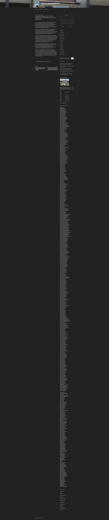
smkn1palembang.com (63, 378)
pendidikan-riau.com (63, 213)
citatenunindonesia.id (63, 465)
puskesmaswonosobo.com (63, 159)
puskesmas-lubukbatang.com (64, 258)
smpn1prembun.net (63, 191)
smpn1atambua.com (63, 168)
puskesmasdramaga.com (63, 260)
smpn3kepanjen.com (63, 362)
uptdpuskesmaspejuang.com (64, 161)
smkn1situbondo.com (63, 339)
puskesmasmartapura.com (64, 253)
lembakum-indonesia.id (63, 420)
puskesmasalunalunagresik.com (64, 246)
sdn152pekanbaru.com (63, 281)
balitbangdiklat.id (62, 434)
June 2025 (61, 43)
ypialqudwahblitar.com (63, 385)
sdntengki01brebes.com (63, 282)
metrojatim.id (62, 467)
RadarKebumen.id (62, 469)
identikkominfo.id (62, 441)
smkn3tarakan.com (62, 377)
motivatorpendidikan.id (63, 451)
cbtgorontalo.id (62, 424)
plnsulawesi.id (62, 483)
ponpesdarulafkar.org (63, 194)
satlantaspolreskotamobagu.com (64, 305)
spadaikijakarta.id (62, 392)
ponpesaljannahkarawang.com (64, 228)
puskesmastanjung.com (63, 242)
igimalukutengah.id (63, 404)
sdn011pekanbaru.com (63, 287)
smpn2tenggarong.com (63, 154)
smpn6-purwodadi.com (63, 368)
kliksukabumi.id (62, 107)
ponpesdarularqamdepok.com (64, 222)
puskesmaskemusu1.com (63, 158)
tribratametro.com (62, 138)
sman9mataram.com (63, 373)
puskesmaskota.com (63, 160)
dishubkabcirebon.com (63, 170)
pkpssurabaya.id (62, 413)
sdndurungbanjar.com (63, 263)
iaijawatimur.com (62, 145)
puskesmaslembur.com (63, 162)
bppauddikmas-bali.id (63, 415)
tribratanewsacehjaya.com (63, 132)
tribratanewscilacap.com (63, 142)
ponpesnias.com (62, 193)
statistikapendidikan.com (63, 118)
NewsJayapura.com (62, 187)
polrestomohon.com (63, 312)
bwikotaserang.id (62, 433)
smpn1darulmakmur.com (63, 369)
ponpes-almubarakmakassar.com (64, 227)
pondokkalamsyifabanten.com (64, 208)
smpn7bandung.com (63, 352)
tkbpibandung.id (62, 406)
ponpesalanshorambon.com (64, 223)
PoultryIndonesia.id (62, 464)
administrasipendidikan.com (64, 123)
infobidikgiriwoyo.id (63, 444)
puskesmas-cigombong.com (64, 259)
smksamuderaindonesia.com (64, 323)
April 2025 (61, 46)
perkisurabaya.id (62, 476)
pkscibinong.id (62, 477)
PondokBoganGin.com (63, 198)
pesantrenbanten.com (63, 380)
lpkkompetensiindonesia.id (64, 428)
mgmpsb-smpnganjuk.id (63, 425)
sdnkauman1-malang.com (63, 266)
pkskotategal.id (62, 478)
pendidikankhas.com (63, 109)
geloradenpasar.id (62, 426)
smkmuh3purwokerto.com (63, 326)
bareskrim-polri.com (63, 175)
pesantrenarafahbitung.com (64, 379)
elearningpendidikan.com (63, 117)
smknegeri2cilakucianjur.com (64, 325)
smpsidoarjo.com (62, 358)
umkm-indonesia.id (62, 480)
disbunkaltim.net (62, 180)
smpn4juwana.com (62, 169)
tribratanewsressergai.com (64, 140)
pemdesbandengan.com (63, 196)
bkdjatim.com (62, 182)
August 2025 (61, 40)
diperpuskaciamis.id (63, 412)
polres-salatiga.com (63, 304)
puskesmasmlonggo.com (63, 241)
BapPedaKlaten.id (62, 481)
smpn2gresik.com (62, 359)
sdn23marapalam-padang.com (64, 277)
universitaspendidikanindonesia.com (65, 214)
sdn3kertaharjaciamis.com (63, 262)
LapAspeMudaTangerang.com (64, 125)
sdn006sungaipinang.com (63, 261)
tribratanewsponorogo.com (64, 133)
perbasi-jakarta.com (63, 174)
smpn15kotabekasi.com (63, 355)
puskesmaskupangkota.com (64, 245)
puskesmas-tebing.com (63, 248)
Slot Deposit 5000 (62, 500)
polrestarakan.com (62, 308)
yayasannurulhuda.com (63, 176)
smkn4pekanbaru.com (63, 376)
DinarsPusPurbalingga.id (63, 474)
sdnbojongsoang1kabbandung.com (65, 276)
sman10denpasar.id (63, 462)
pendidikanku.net (62, 115)
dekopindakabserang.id (63, 473)
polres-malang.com (62, 313)
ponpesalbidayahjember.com (64, 231)
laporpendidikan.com (63, 114)
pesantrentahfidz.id (63, 459)
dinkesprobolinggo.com (63, 163)
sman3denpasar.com (63, 342)
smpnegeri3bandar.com (63, 357)
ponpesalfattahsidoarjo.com (64, 216)
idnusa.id (61, 460)
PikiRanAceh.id (62, 468)
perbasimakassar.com (63, 173)
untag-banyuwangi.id (63, 456)
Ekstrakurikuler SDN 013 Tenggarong (43, 61)
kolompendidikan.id (63, 443)
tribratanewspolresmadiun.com (64, 299)
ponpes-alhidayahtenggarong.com (65, 230)
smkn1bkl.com (62, 172)
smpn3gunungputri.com (63, 354)
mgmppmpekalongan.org (63, 189)
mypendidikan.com (62, 113)
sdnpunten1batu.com (63, 278)
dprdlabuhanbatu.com (63, 296)
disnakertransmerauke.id (63, 486)
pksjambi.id (61, 419)
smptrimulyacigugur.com (63, 350)
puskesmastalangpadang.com (64, 157)
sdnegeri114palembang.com (64, 265)
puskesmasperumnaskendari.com (65, 252)
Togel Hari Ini (62, 491)
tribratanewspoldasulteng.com (64, 141)
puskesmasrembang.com (63, 317)
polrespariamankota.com (63, 316)
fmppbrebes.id (62, 408)
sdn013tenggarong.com (63, 270)
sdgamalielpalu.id (62, 427)
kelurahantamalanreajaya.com (64, 205)
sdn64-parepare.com (63, 286)
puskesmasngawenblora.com (64, 318)
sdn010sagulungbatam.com (64, 264)
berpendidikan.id (62, 445)
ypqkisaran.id (62, 394)
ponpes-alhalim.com (63, 192)
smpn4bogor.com (62, 360)
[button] (67, 96)
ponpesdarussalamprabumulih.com (65, 219)
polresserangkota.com (63, 128)
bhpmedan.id (62, 485)
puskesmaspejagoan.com (63, 254)
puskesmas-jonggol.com (63, 250)
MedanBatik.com (62, 151)
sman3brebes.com (62, 343)
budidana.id (61, 442)
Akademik (46, 9)
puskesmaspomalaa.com (63, 156)
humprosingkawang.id (63, 438)
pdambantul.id (62, 409)
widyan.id (61, 452)
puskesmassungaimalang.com (64, 251)
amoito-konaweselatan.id (63, 431)
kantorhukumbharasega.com (64, 179)
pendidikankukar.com (63, 119)
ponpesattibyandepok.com (63, 235)
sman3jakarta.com (62, 371)
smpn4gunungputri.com (63, 349)
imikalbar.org (62, 181)
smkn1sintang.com (62, 335)
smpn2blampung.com (63, 370)
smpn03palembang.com (63, 356)
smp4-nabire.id (62, 429)
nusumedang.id (62, 398)
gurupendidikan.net (63, 121)
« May (62, 26)
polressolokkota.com (63, 306)
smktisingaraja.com (62, 331)
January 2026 (62, 35)
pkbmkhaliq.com (62, 206)
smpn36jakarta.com (63, 367)
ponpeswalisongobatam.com (64, 233)
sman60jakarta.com (62, 372)
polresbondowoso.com (63, 303)
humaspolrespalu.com (63, 300)
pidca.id (61, 461)
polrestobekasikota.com (63, 302)
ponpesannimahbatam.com (64, 217)
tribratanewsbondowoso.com (64, 135)
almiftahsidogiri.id (62, 448)
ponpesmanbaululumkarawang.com (65, 236)
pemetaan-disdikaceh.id (63, 422)
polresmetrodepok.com (63, 127)
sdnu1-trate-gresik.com (63, 267)
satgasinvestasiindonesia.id (64, 410)
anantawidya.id (62, 457)
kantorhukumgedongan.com (64, 178)
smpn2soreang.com (63, 348)
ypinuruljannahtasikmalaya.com (64, 386)
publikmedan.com (62, 146)
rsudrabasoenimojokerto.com (64, 321)
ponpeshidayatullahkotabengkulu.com (65, 232)
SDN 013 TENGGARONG (50, 3)
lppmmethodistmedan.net (63, 144)
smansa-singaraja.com (63, 375)
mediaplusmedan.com (63, 150)
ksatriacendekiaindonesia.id (64, 395)
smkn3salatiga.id (62, 430)
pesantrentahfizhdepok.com (64, 209)
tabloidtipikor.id (62, 458)
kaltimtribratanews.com (63, 139)
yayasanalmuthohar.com (63, 177)
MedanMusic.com (62, 153)
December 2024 (62, 52)
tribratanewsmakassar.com (64, 136)
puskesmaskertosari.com (63, 155)
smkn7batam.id (62, 482)
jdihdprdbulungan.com (63, 199)
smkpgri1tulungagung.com (64, 332)
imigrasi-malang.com (63, 389)
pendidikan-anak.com (63, 122)
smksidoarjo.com (62, 363)
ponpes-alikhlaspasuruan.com (64, 225)
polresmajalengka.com (63, 298)
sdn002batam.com (62, 268)
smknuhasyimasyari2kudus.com (64, 338)
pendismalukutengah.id (63, 402)
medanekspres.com (62, 152)
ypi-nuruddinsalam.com (63, 387)
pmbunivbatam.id (62, 403)
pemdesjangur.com (62, 197)
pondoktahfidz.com (62, 207)
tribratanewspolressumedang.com (65, 126)
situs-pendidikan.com (63, 120)
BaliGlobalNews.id (62, 470)
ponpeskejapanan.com (63, 195)
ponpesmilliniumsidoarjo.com (64, 229)
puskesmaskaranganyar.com (64, 244)
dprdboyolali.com (62, 297)
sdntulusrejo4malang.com (63, 289)
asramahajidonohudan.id (63, 450)
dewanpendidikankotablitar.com (64, 215)
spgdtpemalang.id (62, 414)
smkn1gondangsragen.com (64, 334)
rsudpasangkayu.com (63, 212)
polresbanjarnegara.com (63, 307)
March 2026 (61, 32)
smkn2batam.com (62, 333)
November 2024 (62, 54)
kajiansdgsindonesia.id (63, 421)
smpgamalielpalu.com (63, 324)
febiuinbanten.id (62, 432)
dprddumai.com (62, 164)
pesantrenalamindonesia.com (64, 319)
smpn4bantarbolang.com (63, 190)
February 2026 (62, 33)
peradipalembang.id (63, 423)
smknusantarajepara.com (63, 337)
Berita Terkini (41, 9)
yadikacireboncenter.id (63, 405)
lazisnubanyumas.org (63, 204)
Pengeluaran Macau (63, 498)
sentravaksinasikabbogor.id (64, 393)
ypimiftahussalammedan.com (64, 384)
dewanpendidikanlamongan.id (64, 396)
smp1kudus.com (62, 351)
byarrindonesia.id (62, 397)
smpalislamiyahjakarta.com (64, 344)
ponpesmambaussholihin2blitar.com (65, 224)
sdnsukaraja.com (62, 290)
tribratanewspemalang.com (64, 134)
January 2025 (62, 51)
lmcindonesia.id (62, 411)
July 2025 (61, 41)
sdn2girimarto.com (62, 171)
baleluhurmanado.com (63, 186)
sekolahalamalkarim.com (63, 124)
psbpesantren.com (62, 211)
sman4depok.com (62, 374)
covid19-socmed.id (62, 440)
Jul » (71, 26)
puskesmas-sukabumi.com (63, 249)
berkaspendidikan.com (63, 116)
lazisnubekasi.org (62, 188)
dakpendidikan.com (63, 110)
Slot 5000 (61, 506)
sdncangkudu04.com (63, 200)
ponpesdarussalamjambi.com (64, 226)
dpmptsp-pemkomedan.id (63, 475)
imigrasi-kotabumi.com (63, 390)
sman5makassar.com (63, 341)
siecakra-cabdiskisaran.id (63, 437)
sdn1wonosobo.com (63, 283)
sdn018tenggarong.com (63, 294)
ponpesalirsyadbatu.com (63, 218)
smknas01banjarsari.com (63, 336)
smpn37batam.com (62, 353)
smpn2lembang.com (63, 361)
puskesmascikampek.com (63, 240)
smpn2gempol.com (62, 108)
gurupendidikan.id (62, 447)
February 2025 (62, 49)
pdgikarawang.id (62, 439)
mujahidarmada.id (62, 449)
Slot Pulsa (61, 509)
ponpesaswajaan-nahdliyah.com (64, 210)
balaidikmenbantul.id (63, 484)
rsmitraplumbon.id (62, 479)
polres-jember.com (62, 301)
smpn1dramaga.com (63, 345)
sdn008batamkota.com (63, 280)
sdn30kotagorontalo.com (63, 284)
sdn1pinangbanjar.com (63, 288)
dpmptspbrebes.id (62, 407)
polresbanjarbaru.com (63, 314)
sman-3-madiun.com (63, 340)
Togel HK (61, 493)
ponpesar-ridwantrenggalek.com (64, 234)
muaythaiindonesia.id (63, 466)
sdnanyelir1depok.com (63, 271)
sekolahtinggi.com (62, 322)
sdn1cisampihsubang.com (63, 272)
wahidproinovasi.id (62, 446)
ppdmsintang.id (62, 463)
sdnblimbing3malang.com (63, 269)
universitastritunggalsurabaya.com (65, 320)
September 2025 (62, 38)
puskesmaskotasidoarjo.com (64, 243)
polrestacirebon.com (63, 315)
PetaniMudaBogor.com (63, 143)
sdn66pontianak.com (63, 279)
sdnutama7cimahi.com (63, 295)
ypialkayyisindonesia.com (63, 388)
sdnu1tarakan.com (62, 285)
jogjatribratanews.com (63, 137)
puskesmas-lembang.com (63, 247)
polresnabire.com (62, 309)
